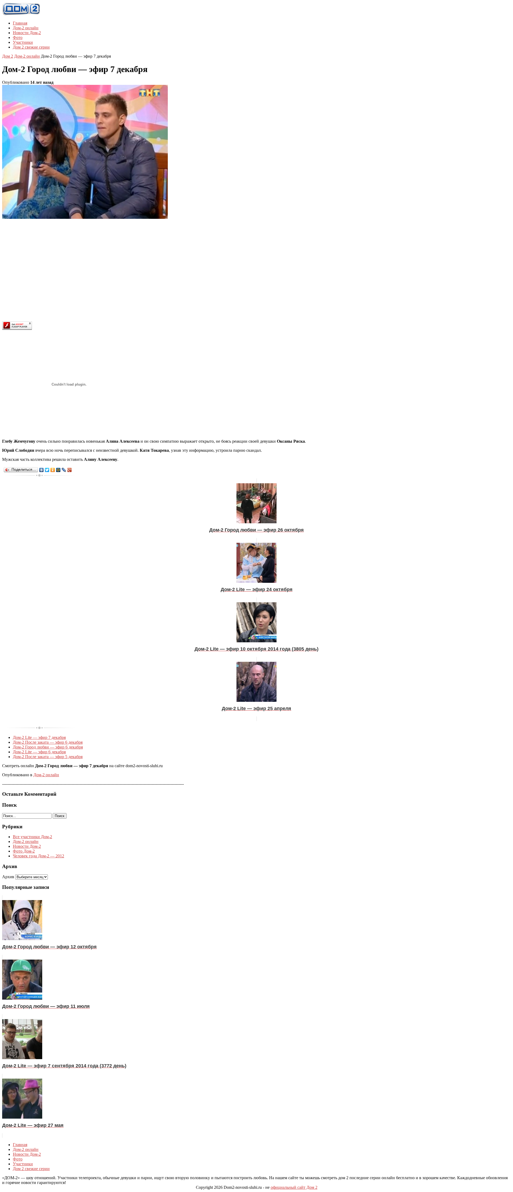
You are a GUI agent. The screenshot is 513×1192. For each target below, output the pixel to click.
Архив (8, 876)
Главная (20, 23)
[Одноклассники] (53, 469)
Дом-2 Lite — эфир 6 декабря (39, 752)
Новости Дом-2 (27, 32)
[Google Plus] (69, 469)
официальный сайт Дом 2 (294, 1187)
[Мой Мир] (58, 469)
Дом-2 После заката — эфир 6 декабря (48, 742)
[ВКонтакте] (41, 469)
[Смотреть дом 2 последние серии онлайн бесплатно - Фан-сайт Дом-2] (21, 14)
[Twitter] (47, 469)
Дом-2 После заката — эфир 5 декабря (48, 756)
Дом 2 (7, 56)
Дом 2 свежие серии (31, 47)
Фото (17, 37)
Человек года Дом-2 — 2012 (38, 856)
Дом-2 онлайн (25, 28)
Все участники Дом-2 (32, 836)
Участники (23, 42)
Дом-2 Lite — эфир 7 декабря (39, 737)
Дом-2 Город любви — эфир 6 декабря (48, 747)
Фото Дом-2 (24, 851)
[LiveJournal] (64, 469)
